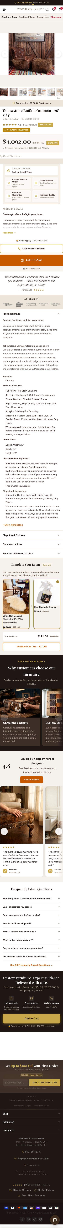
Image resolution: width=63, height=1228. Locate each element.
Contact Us (33, 1165)
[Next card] (58, 717)
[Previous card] (4, 717)
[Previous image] (5, 54)
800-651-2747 (33, 1151)
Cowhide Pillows (27, 17)
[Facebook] (22, 1219)
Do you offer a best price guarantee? (23, 948)
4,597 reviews (30, 124)
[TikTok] (34, 1219)
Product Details (11, 313)
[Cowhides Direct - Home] (30, 9)
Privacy (53, 1213)
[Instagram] (28, 1219)
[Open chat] (55, 1220)
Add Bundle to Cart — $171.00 (32, 646)
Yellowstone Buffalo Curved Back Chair (22, 357)
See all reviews (31, 779)
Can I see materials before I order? (21, 915)
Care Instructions (12, 544)
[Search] (47, 9)
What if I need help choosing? (19, 931)
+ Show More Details (13, 525)
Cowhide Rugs (9, 17)
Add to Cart (32, 1018)
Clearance (56, 17)
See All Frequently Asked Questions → (31, 965)
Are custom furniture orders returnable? (25, 956)
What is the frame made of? (18, 940)
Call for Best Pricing (33, 248)
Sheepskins (43, 17)
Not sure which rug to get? (18, 553)
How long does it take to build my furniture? (27, 898)
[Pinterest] (40, 1219)
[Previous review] (4, 831)
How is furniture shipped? (17, 923)
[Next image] (58, 54)
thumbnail (4, 92)
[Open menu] (5, 9)
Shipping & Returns (14, 535)
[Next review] (58, 831)
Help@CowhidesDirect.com (33, 1158)
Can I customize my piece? (17, 907)
